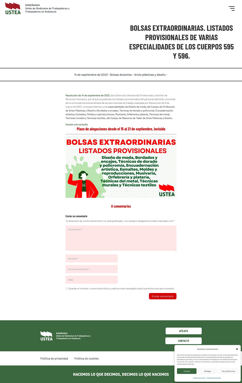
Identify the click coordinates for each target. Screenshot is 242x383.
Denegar (207, 371)
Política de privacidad (214, 378)
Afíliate (183, 331)
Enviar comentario (163, 296)
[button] (237, 349)
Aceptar (187, 371)
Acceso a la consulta (77, 124)
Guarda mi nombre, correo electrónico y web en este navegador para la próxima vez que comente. (122, 288)
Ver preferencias (228, 371)
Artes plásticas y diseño (149, 74)
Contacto (183, 340)
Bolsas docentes (121, 74)
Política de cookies (199, 378)
